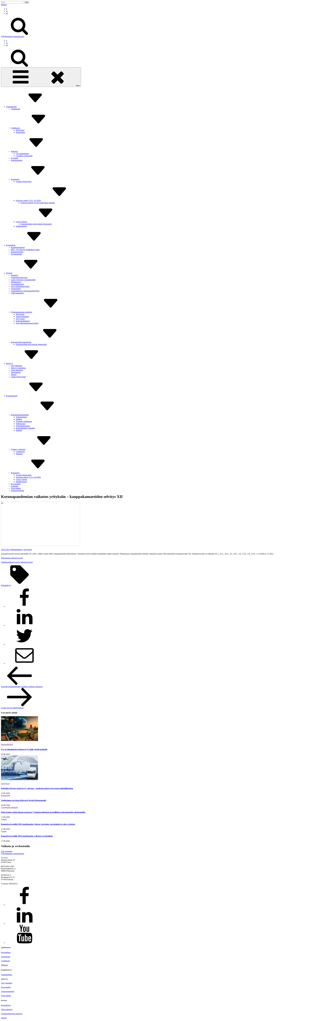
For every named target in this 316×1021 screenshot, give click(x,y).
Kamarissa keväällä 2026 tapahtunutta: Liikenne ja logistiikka (27, 836)
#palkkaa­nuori (21, 226)
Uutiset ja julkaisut (18, 449)
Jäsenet (13, 374)
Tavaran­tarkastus (17, 284)
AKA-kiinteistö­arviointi (20, 286)
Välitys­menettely (17, 293)
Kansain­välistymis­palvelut (21, 342)
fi (6, 9)
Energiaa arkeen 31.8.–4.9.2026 (28, 200)
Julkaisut (14, 151)
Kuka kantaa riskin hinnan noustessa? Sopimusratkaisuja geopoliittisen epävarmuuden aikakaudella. (43, 812)
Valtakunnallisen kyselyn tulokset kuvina (17, 562)
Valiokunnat (20, 424)
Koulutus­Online (17, 252)
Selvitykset (20, 130)
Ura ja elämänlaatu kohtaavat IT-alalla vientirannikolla (24, 749)
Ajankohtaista (11, 107)
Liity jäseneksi (16, 366)
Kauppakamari (11, 396)
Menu (78, 86)
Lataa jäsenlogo (17, 370)
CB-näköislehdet (22, 154)
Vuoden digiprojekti (23, 181)
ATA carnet (20, 319)
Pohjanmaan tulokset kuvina (12, 558)
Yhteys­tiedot (16, 488)
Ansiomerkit (15, 289)
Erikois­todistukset (23, 321)
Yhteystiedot (6, 996)
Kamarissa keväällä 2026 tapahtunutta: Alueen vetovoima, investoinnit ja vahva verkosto (38, 824)
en (7, 13)
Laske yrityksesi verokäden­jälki (23, 280)
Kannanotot (20, 132)
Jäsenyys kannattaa (18, 368)
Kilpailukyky (6, 585)
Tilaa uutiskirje (6, 1009)
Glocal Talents (21, 222)
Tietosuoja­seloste (17, 491)
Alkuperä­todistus (22, 316)
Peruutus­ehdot (16, 254)
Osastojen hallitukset (24, 421)
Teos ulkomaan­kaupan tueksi (27, 323)
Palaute (4, 5)
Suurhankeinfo (16, 160)
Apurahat (14, 158)
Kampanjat (15, 179)
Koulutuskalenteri (18, 247)
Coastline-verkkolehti (24, 156)
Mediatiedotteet (16, 550)
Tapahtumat (15, 109)
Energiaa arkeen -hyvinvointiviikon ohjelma (38, 203)
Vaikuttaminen (6, 975)
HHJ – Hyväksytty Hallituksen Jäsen (25, 250)
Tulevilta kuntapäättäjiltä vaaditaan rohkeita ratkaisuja (22, 687)
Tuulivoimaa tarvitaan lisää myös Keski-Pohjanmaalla (23, 800)
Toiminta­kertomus (23, 426)
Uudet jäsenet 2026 (18, 377)
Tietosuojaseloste (7, 991)
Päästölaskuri (16, 282)
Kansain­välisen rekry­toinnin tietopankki (36, 224)
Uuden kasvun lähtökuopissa (12, 708)
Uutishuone (15, 128)
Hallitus (19, 419)
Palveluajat (20, 314)
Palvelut (9, 273)
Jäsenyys (9, 363)
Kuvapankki (15, 484)
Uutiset (4, 819)
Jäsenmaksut (16, 372)
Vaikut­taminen (21, 417)
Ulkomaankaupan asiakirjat (11, 1014)
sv (7, 11)
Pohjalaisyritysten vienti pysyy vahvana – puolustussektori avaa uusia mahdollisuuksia (37, 788)
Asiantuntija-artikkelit (9, 807)
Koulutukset (10, 245)
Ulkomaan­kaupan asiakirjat (21, 312)
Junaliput (14, 275)
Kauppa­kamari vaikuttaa (25, 428)
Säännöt (19, 430)
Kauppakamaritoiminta (20, 415)
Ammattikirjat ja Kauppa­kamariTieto (25, 291)
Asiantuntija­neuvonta (19, 277)
